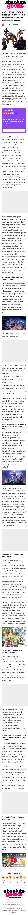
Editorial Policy (16, 910)
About (9, 910)
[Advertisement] (15, 202)
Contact (4, 910)
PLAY (14, 130)
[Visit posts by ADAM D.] (3, 24)
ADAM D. (8, 25)
